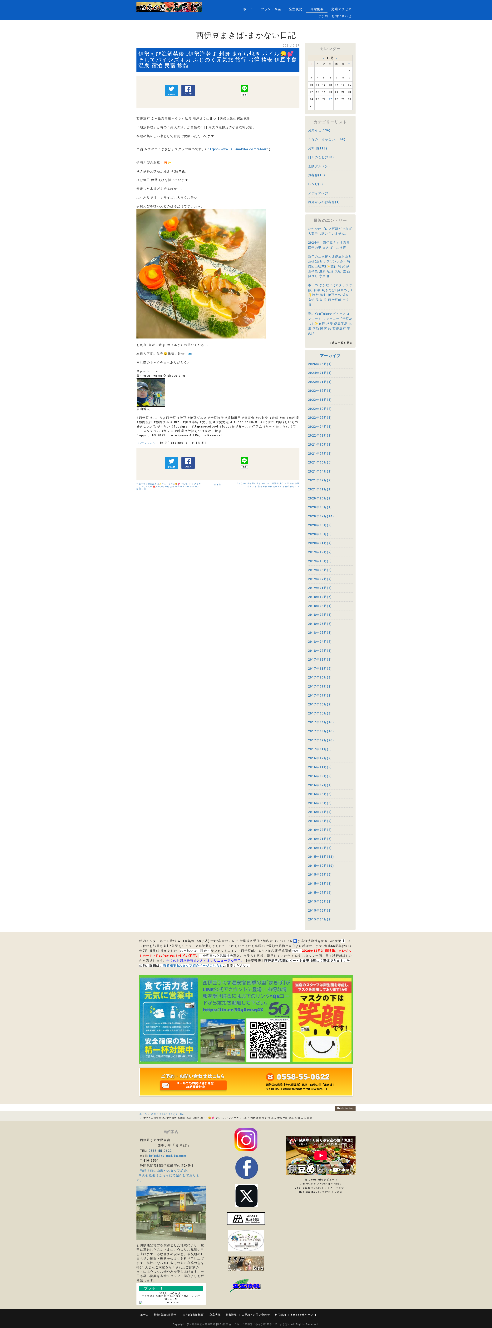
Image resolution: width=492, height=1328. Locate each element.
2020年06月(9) (320, 525)
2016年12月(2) (320, 758)
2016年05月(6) (320, 803)
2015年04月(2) (320, 919)
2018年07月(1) (320, 615)
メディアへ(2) (319, 193)
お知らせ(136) (319, 130)
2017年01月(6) (320, 749)
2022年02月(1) (320, 435)
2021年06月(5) (320, 462)
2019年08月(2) (320, 570)
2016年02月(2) (320, 830)
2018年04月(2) (320, 642)
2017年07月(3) (320, 695)
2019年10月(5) (320, 561)
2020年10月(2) (320, 498)
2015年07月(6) (320, 893)
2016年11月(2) (320, 767)
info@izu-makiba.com (167, 1156)
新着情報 (231, 1314)
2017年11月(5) (320, 668)
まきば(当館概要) (193, 1314)
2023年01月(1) (320, 382)
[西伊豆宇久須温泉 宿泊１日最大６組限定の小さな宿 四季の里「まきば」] (169, 7)
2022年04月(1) (320, 426)
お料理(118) (317, 148)
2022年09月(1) (320, 417)
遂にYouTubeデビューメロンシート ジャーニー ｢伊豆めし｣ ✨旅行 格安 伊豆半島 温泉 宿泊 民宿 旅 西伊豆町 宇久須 (330, 323)
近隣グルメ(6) (319, 166)
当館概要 (317, 9)
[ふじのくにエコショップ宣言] (246, 1240)
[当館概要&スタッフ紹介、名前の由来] (171, 1213)
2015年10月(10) (321, 866)
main (218, 484)
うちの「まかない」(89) (327, 139)
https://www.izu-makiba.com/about (238, 149)
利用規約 (280, 1314)
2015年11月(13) (321, 857)
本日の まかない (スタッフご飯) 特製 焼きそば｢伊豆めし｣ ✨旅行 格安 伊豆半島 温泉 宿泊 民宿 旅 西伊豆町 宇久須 (330, 295)
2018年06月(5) (320, 624)
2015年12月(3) (320, 848)
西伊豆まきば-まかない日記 (167, 1114)
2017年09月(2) (320, 686)
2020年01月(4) (320, 543)
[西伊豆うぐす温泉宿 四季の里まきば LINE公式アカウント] (246, 1019)
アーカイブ (330, 355)
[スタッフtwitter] (246, 1139)
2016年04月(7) (320, 812)
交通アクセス (341, 9)
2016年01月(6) (320, 839)
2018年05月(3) (320, 632)
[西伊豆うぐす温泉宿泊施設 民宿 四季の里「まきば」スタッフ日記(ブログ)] (246, 1263)
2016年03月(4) (320, 821)
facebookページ (302, 1314)
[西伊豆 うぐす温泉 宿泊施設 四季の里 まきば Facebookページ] (246, 1218)
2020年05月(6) (320, 534)
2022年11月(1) (320, 400)
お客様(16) (316, 175)
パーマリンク (147, 442)
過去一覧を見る (342, 342)
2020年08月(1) (320, 507)
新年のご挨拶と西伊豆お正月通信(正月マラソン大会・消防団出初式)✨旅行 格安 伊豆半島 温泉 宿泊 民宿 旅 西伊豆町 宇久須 (330, 266)
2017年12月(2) (320, 659)
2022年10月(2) (320, 409)
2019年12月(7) (320, 552)
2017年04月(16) (321, 722)
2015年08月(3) (320, 883)
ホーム (248, 9)
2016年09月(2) (320, 776)
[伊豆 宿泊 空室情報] (246, 1285)
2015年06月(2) (320, 901)
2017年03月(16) (321, 731)
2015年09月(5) (320, 874)
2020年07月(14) (321, 516)
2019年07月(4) (320, 579)
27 (330, 99)
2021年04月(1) (320, 471)
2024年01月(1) (320, 373)
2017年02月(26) (321, 740)
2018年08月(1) (320, 606)
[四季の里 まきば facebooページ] (246, 1167)
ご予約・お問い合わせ (335, 16)
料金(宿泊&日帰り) (166, 1314)
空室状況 (296, 9)
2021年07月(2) (320, 453)
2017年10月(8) (320, 677)
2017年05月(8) (320, 713)
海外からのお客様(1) (324, 202)
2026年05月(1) (320, 364)
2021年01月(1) (320, 489)
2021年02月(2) (320, 480)
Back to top (345, 1108)
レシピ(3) (315, 184)
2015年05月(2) (320, 910)
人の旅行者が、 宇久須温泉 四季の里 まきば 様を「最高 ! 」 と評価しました (171, 1296)
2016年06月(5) (320, 794)
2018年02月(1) (320, 651)
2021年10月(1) (320, 444)
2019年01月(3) (320, 588)
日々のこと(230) (321, 157)
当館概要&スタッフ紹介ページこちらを (193, 965)
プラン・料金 (271, 9)
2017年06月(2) (320, 704)
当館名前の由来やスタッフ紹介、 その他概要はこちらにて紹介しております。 (167, 1175)
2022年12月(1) (320, 391)
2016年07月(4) (320, 785)
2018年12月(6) (320, 597)
